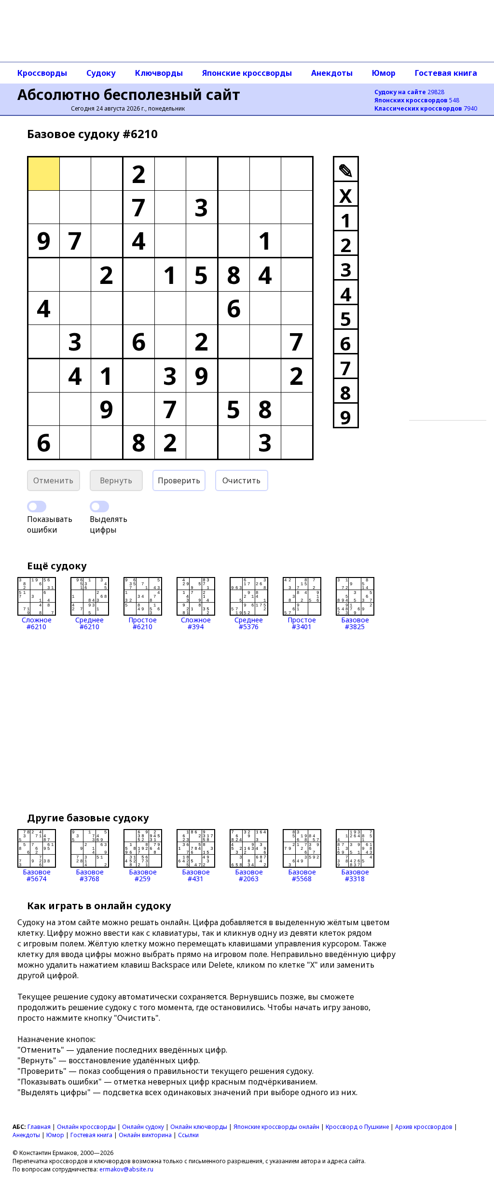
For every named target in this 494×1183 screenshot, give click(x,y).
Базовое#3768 (90, 874)
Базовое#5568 (302, 874)
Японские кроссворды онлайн (276, 1127)
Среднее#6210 (89, 622)
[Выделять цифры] (99, 506)
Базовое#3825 (355, 622)
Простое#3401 (302, 622)
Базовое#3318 (355, 874)
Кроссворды (42, 73)
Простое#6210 (142, 622)
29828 (409, 92)
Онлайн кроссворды (86, 1127)
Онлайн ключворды (198, 1127)
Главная (39, 1127)
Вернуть (116, 480)
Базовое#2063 (249, 874)
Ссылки (188, 1135)
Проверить (179, 480)
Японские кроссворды (247, 73)
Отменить (53, 480)
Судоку (101, 73)
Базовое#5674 (37, 874)
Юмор (384, 73)
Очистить (241, 480)
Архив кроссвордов (424, 1127)
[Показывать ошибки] (36, 506)
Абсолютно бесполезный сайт (128, 94)
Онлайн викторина (145, 1135)
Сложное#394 (196, 622)
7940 (425, 108)
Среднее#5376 (248, 622)
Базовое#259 (143, 874)
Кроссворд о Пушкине (357, 1127)
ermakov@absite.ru (126, 1169)
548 (416, 100)
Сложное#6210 (37, 622)
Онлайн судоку (143, 1127)
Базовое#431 (196, 874)
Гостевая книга (446, 73)
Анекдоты (332, 73)
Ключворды (159, 73)
